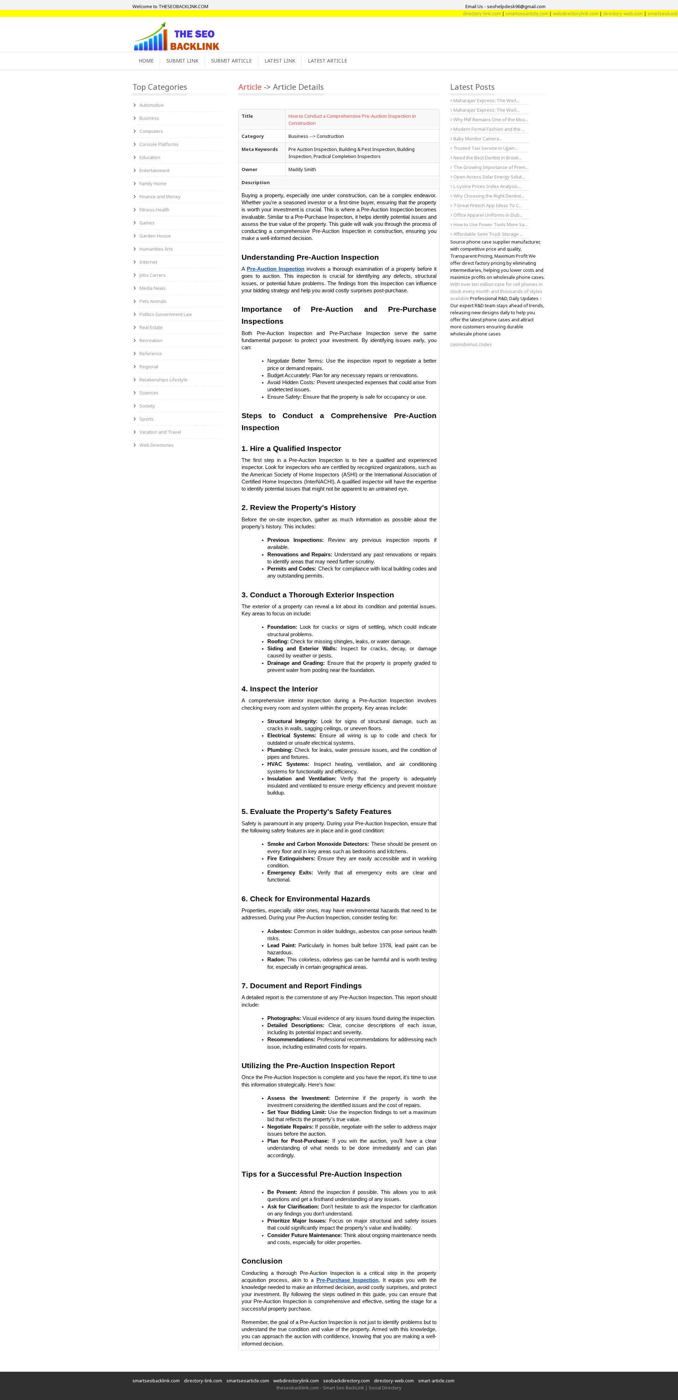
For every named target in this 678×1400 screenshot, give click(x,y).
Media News (152, 288)
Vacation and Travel (160, 432)
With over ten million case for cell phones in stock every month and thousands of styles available (496, 291)
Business (149, 118)
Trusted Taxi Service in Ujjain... (485, 148)
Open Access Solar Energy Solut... (488, 177)
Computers (151, 131)
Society (147, 406)
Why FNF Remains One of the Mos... (490, 119)
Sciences (149, 392)
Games (147, 222)
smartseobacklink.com (647, 13)
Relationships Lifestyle (163, 379)
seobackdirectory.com (346, 1380)
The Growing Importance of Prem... (490, 167)
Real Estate (151, 327)
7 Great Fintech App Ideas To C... (487, 205)
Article (250, 86)
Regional (148, 366)
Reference (150, 353)
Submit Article (231, 60)
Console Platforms (159, 144)
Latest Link (279, 60)
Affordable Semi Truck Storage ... (487, 234)
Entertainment (154, 170)
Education (149, 157)
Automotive (151, 105)
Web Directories (156, 445)
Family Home (152, 183)
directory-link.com (458, 13)
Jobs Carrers (152, 275)
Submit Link (182, 60)
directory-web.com (599, 13)
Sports (146, 419)
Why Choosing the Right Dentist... (488, 196)
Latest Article (327, 60)
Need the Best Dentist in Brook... (487, 157)
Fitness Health (154, 209)
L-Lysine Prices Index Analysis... (486, 186)
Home (146, 60)
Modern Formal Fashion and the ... (488, 129)
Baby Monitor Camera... (477, 138)
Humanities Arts (156, 249)
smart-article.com (436, 1380)
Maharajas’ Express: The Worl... (485, 100)
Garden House (155, 236)
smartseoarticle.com (503, 13)
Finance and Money (160, 196)
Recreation (150, 340)
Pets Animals (153, 301)
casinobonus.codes (471, 344)
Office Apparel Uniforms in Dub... (487, 215)
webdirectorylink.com (552, 13)
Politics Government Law (165, 314)
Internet (148, 262)
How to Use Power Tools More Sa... (490, 224)
